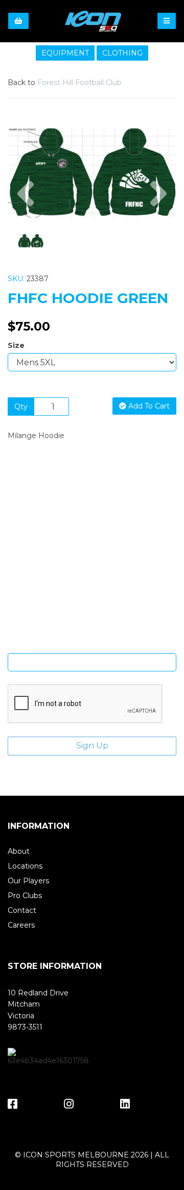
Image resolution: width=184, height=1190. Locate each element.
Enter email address (92, 645)
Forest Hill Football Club (79, 82)
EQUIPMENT (65, 53)
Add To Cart (148, 406)
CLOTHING (122, 53)
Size (16, 345)
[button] (25, 195)
